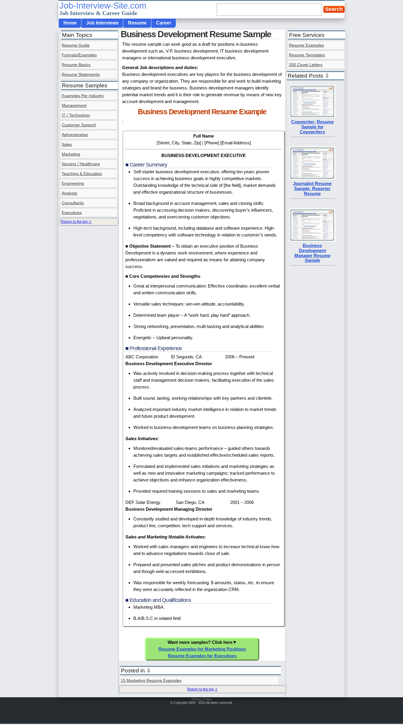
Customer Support (79, 125)
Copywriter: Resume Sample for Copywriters (312, 126)
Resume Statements (81, 74)
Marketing (71, 154)
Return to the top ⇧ (202, 689)
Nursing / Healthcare (81, 163)
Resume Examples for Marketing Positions (202, 648)
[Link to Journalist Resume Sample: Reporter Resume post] (312, 177)
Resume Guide (76, 45)
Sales (67, 144)
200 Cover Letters (305, 64)
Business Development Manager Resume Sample (312, 253)
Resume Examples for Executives (202, 655)
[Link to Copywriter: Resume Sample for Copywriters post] (312, 116)
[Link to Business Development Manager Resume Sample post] (312, 239)
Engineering (73, 183)
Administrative (75, 134)
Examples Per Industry (83, 95)
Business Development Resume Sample (196, 34)
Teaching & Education (82, 173)
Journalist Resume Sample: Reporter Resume (312, 188)
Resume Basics (76, 64)
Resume (137, 22)
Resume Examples (306, 45)
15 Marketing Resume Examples (151, 680)
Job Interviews (102, 22)
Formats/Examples (79, 55)
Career (163, 22)
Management (74, 105)
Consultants (73, 202)
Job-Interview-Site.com (102, 8)
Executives (72, 212)
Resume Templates (307, 55)
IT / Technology (76, 115)
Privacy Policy (201, 699)
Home (70, 22)
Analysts (69, 193)
